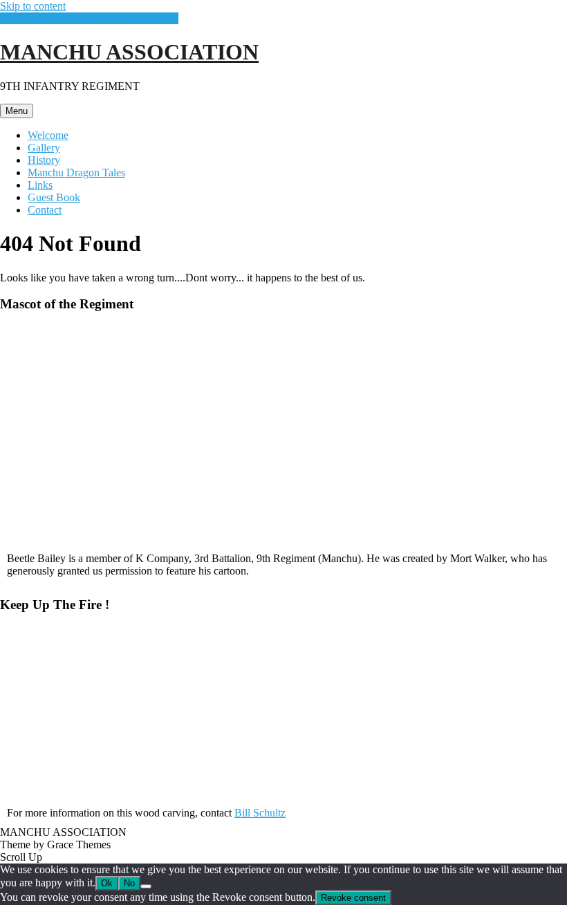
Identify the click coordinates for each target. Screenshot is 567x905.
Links (40, 185)
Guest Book (54, 197)
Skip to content (33, 6)
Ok (107, 883)
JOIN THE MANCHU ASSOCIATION (89, 18)
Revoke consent (353, 898)
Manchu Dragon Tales (76, 172)
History (44, 160)
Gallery (44, 147)
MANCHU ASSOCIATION (129, 51)
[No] (145, 886)
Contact (45, 210)
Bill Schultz (260, 813)
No (129, 883)
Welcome (48, 135)
